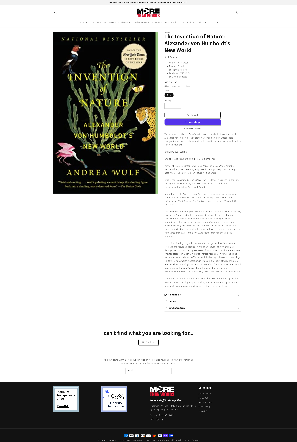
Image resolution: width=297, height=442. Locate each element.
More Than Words (110, 440)
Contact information (192, 440)
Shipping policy (176, 440)
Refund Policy (204, 407)
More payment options (192, 128)
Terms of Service (206, 402)
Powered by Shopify (124, 440)
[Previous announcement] (53, 2)
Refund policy (138, 440)
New (169, 95)
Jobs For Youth (205, 394)
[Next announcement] (243, 2)
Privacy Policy (204, 398)
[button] (55, 13)
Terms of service (163, 440)
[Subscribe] (168, 371)
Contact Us (203, 411)
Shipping (168, 86)
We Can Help (148, 342)
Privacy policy (150, 440)
